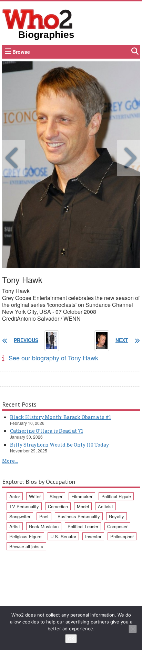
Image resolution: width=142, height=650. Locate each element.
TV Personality (24, 506)
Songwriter (19, 516)
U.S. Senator (63, 536)
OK (71, 638)
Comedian (58, 506)
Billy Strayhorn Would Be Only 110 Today (59, 444)
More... (10, 461)
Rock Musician (44, 526)
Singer (56, 496)
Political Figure (116, 496)
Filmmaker (81, 496)
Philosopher (122, 536)
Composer (117, 526)
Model (83, 506)
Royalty (116, 516)
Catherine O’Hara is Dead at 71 (46, 431)
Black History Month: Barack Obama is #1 (60, 417)
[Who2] (37, 18)
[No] (133, 629)
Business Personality (79, 516)
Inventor (93, 536)
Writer (35, 496)
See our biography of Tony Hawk (53, 357)
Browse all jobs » (26, 546)
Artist (14, 526)
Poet (44, 516)
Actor (14, 496)
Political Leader (83, 526)
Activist (105, 506)
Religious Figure (25, 536)
